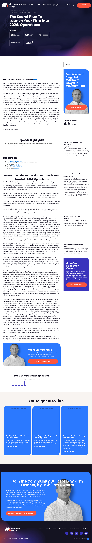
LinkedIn (16, 168)
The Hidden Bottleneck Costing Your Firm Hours (74, 437)
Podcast (23, 4)
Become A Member (56, 5)
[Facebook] (13, 383)
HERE (35, 79)
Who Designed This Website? (80, 538)
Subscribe (9, 163)
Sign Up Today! (76, 107)
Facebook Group (16, 165)
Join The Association (84, 5)
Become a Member (76, 285)
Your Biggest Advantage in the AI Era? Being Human (45, 437)
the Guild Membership (15, 161)
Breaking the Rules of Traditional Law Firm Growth (17, 437)
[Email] (19, 383)
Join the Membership (43, 361)
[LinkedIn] (25, 383)
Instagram (17, 164)
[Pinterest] (22, 383)
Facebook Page (17, 167)
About (31, 4)
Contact (67, 4)
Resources (46, 4)
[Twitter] (16, 383)
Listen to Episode (11, 446)
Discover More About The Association (21, 513)
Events (38, 4)
